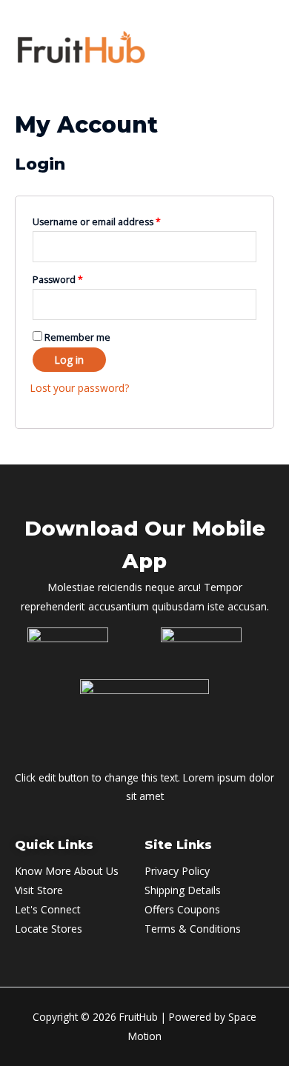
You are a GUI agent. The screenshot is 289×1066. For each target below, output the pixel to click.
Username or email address (97, 222)
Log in (69, 360)
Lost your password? (79, 388)
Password (58, 279)
